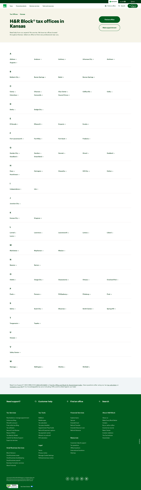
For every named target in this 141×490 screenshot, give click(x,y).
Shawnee (61, 309)
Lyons (12, 236)
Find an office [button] (109, 19)
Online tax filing (11, 420)
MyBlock (41, 418)
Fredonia (86, 139)
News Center (106, 430)
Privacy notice (43, 453)
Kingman (37, 218)
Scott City (37, 309)
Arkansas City (87, 59)
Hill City (85, 171)
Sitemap (73, 453)
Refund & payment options (47, 430)
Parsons (37, 294)
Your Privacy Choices (25, 486)
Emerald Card (74, 423)
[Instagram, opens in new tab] (77, 479)
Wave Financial (11, 465)
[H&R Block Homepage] (113, 1)
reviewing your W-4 (16, 387)
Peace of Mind (11, 433)
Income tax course (108, 428)
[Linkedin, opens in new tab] (86, 479)
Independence (15, 189)
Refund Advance (75, 430)
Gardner (37, 153)
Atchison (110, 59)
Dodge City (38, 109)
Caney (12, 91)
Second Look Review (13, 430)
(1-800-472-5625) (41, 385)
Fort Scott (61, 139)
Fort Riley (37, 139)
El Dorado (13, 124)
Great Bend (38, 156)
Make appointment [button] (109, 28)
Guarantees (106, 438)
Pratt (108, 294)
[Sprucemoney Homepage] (133, 1)
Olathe (12, 280)
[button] (133, 6)
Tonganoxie (14, 323)
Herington (37, 171)
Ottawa (85, 280)
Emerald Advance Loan (77, 428)
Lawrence (37, 232)
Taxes (11, 6)
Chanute (37, 91)
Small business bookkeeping (15, 458)
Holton (109, 171)
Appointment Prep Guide (46, 428)
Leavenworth (62, 232)
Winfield (85, 367)
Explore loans (74, 418)
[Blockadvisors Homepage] (123, 1)
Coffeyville (86, 91)
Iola (35, 189)
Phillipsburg (62, 294)
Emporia (61, 124)
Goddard (110, 153)
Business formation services (15, 463)
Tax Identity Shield (12, 435)
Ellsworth (37, 124)
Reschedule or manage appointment (18, 418)
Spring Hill (110, 309)
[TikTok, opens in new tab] (68, 479)
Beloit (60, 77)
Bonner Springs (88, 77)
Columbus (13, 95)
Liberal (109, 232)
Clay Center (62, 91)
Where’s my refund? (45, 435)
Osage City (38, 280)
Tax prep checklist (44, 425)
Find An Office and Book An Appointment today (65, 385)
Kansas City (14, 218)
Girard (85, 153)
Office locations (75, 448)
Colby (109, 91)
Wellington (38, 367)
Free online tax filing (13, 425)
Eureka (85, 124)
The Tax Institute (107, 435)
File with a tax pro (12, 423)
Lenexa (85, 232)
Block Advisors (11, 453)
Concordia (37, 95)
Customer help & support (78, 443)
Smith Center (87, 309)
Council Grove (63, 95)
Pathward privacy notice (46, 458)
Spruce (72, 420)
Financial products (21, 6)
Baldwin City (14, 77)
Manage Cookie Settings (46, 455)
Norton (36, 265)
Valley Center (14, 352)
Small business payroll (13, 460)
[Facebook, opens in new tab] (72, 479)
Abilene (12, 59)
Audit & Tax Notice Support (15, 438)
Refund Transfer (75, 425)
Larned (12, 232)
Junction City (14, 203)
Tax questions (74, 445)
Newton (12, 265)
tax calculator (112, 385)
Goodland (13, 156)
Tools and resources (48, 6)
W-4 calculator (43, 438)
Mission (61, 250)
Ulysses (12, 338)
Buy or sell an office (108, 425)
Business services (34, 6)
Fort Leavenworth (16, 139)
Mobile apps (42, 420)
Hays (11, 171)
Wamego (13, 367)
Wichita (61, 367)
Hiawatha (61, 171)
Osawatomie (62, 280)
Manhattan (13, 250)
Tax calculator (43, 423)
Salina (12, 309)
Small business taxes (13, 455)
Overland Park (112, 280)
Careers (104, 423)
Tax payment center (45, 433)
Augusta (13, 62)
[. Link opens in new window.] (12, 486)
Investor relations (107, 433)
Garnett (61, 153)
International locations (77, 450)
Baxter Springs (39, 77)
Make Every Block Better (109, 420)
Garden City (14, 153)
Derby (12, 109)
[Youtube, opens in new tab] (82, 479)
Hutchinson (14, 174)
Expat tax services (12, 440)
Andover (37, 59)
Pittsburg (86, 294)
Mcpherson (38, 250)
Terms (40, 450)
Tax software (10, 428)
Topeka (36, 323)
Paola (12, 294)
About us (105, 418)
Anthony (61, 59)
